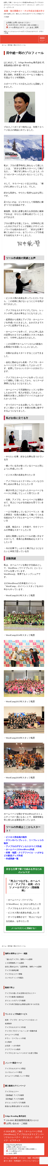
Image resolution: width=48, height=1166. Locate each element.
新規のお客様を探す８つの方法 (17, 1106)
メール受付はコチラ (16, 27)
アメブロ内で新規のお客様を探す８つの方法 (22, 1004)
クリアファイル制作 (12, 1049)
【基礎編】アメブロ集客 (14, 1095)
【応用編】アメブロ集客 (14, 1099)
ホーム (6, 1158)
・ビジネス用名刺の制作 (15, 837)
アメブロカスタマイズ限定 (15, 1069)
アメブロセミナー (12, 1091)
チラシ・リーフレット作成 (15, 1038)
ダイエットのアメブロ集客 (15, 1001)
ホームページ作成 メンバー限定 (17, 1076)
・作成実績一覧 (11, 858)
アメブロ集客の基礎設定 (14, 997)
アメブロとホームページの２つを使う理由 (21, 1053)
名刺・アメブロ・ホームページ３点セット (21, 1020)
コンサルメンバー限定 (13, 1072)
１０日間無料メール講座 (14, 963)
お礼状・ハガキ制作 (12, 1046)
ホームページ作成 (12, 1035)
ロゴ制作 (8, 1042)
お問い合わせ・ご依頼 (16, 1123)
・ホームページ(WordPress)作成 (19, 849)
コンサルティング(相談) (14, 978)
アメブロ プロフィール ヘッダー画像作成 (21, 1031)
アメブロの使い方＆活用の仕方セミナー (20, 993)
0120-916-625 (13, 25)
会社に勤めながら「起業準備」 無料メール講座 (23, 967)
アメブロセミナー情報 (13, 974)
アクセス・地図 (25, 1158)
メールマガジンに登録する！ (24, 928)
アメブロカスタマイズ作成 (15, 1027)
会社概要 (13, 1158)
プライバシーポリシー (31, 1161)
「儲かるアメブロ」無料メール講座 (18, 959)
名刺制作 (8, 1024)
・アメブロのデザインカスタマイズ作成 (22, 846)
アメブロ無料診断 (12, 970)
